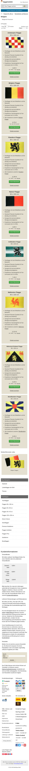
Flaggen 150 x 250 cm (8, 515)
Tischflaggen (5, 500)
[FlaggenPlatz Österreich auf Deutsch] (3, 754)
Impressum (5, 718)
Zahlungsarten (6, 732)
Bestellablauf (5, 727)
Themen (4, 491)
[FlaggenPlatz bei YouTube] (25, 746)
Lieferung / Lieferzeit (7, 734)
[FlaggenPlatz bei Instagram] (22, 746)
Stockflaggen (5, 522)
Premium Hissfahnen (7, 526)
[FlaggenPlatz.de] (7, 2)
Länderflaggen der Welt (8, 487)
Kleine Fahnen (6, 519)
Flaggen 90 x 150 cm (7, 504)
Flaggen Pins (5, 533)
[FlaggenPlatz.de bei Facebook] (17, 746)
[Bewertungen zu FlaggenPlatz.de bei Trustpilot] (6, 681)
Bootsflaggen (5, 541)
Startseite (4, 483)
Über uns (4, 713)
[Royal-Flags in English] (8, 754)
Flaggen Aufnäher (7, 530)
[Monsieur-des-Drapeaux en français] (11, 754)
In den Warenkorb (14, 73)
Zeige (2, 26)
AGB (3, 716)
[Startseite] (1, 13)
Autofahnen (5, 537)
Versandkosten (6, 730)
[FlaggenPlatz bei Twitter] (19, 746)
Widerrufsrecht (6, 737)
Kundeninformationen (7, 723)
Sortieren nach (24, 26)
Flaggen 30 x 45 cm (7, 511)
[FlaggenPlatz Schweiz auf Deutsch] (6, 754)
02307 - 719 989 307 (21, 733)
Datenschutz (5, 721)
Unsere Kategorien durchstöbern (14, 10)
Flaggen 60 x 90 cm (7, 508)
